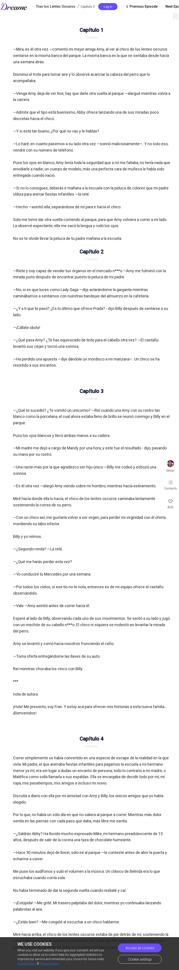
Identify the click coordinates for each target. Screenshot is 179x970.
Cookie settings (140, 959)
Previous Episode (141, 6)
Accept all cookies (140, 948)
